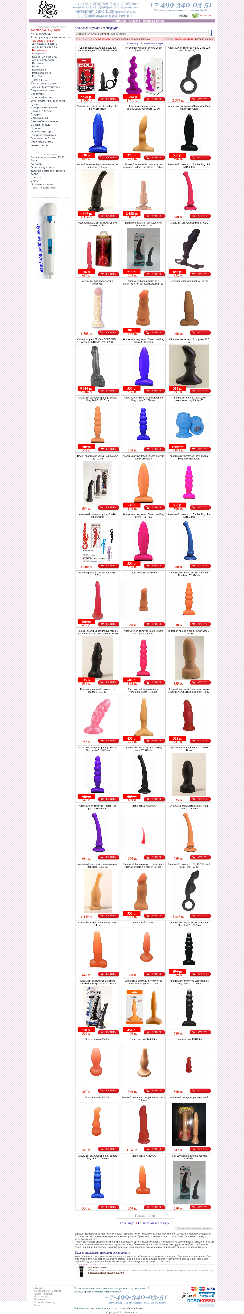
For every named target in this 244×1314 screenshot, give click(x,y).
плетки (123, 15)
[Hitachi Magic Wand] (50, 278)
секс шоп (77, 4)
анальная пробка (83, 7)
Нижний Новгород (44, 1302)
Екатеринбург (42, 1296)
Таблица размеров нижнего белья (48, 172)
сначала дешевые (141, 39)
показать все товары (153, 43)
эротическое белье (97, 4)
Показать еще (145, 1215)
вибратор (102, 7)
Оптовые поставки (42, 184)
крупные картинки (184, 39)
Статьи (35, 180)
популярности (102, 39)
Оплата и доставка (42, 167)
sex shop (132, 4)
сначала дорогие (121, 39)
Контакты (36, 163)
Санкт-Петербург (44, 1293)
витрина (199, 39)
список (209, 39)
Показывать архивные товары (193, 1228)
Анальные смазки (97, 1267)
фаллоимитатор (129, 7)
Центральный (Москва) (47, 1290)
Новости (36, 177)
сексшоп (113, 7)
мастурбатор (122, 12)
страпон (119, 4)
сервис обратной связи (131, 1308)
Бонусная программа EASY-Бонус (48, 159)
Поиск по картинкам (43, 187)
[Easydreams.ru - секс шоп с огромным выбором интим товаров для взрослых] (47, 18)
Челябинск (40, 1299)
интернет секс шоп (95, 11)
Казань (38, 1305)
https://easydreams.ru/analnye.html (106, 1273)
